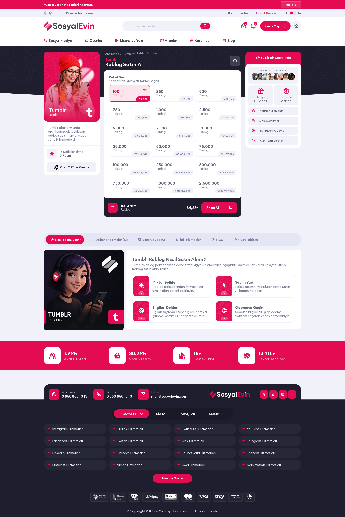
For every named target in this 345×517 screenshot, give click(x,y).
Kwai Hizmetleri (193, 465)
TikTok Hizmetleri (130, 429)
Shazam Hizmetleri (261, 453)
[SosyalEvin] (232, 394)
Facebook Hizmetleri (67, 441)
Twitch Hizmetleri (130, 441)
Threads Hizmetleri (131, 453)
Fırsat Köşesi (266, 13)
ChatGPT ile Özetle (74, 167)
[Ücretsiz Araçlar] (296, 26)
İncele (289, 5)
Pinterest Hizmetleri (66, 465)
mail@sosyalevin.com (77, 13)
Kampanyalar (238, 13)
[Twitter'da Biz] (264, 394)
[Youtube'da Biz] (283, 394)
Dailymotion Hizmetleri (264, 465)
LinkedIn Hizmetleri (66, 453)
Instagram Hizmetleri (67, 429)
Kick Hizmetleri (193, 441)
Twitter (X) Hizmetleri (197, 429)
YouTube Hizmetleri (261, 429)
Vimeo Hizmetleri (129, 465)
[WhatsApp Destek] (45, 13)
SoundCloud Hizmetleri (199, 453)
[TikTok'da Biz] (273, 394)
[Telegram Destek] (51, 13)
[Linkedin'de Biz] (292, 394)
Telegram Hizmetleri (262, 441)
